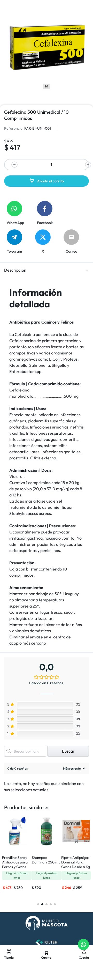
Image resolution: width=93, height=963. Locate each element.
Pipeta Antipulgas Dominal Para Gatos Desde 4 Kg (75, 862)
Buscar (68, 751)
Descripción (15, 270)
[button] (16, 841)
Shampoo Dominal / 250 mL (46, 859)
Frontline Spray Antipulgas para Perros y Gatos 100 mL (15, 864)
